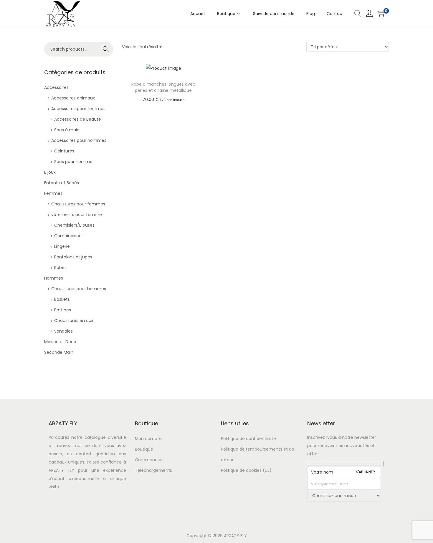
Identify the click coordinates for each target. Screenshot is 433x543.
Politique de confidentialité (248, 438)
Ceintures (64, 151)
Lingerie (62, 246)
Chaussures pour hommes (78, 289)
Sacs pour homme (73, 162)
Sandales (63, 331)
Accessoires (56, 87)
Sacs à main (67, 130)
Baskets (62, 299)
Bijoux (50, 172)
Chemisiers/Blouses (74, 225)
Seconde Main (58, 352)
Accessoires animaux (73, 98)
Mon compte (148, 438)
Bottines (62, 310)
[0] (380, 13)
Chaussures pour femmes (78, 204)
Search (106, 49)
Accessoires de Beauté (77, 119)
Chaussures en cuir (74, 320)
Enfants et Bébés (61, 183)
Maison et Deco (60, 342)
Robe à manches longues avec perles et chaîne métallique (163, 87)
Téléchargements (153, 470)
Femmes (53, 193)
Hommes (53, 278)
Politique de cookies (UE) (246, 470)
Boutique (144, 449)
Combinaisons (69, 236)
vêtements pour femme (76, 214)
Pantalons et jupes (73, 257)
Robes (60, 267)
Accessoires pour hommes (78, 140)
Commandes (148, 460)
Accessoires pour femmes (78, 109)
